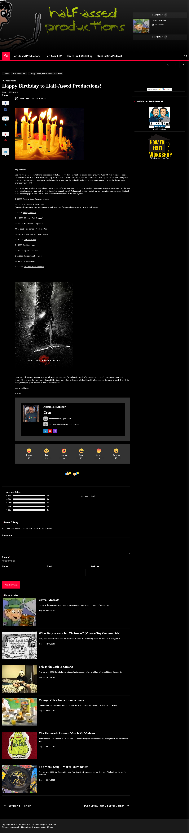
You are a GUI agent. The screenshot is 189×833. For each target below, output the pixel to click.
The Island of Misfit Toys (34, 204)
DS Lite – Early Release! (33, 218)
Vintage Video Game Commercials (61, 700)
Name (6, 566)
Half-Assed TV (53, 56)
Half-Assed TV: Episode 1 (34, 223)
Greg (4, 92)
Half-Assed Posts (9, 81)
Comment (8, 535)
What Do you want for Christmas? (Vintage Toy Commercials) (79, 633)
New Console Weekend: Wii (36, 229)
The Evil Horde (29, 261)
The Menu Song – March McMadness (63, 766)
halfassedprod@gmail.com (60, 419)
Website (95, 566)
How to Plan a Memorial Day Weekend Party (47, 177)
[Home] (6, 56)
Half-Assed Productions (26, 56)
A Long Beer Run (29, 213)
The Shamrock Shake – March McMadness (67, 733)
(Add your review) (88, 496)
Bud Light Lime (29, 245)
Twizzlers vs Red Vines (33, 256)
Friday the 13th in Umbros (56, 666)
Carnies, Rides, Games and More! (36, 199)
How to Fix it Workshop (79, 56)
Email (50, 566)
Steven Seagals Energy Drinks (36, 234)
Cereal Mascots (159, 20)
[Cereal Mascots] (141, 26)
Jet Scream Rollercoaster (34, 267)
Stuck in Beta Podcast (109, 56)
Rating (6, 557)
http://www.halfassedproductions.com (64, 424)
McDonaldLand (30, 240)
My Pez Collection (31, 250)
